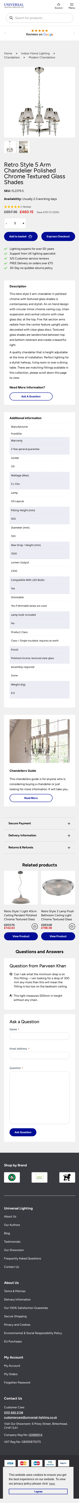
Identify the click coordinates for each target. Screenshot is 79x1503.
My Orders (10, 1374)
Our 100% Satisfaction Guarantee (26, 1308)
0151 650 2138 (13, 1412)
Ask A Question (31, 396)
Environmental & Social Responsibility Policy (33, 1333)
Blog (7, 1233)
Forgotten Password (17, 1382)
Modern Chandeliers (42, 57)
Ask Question (23, 1132)
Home (8, 53)
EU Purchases (13, 1341)
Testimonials (12, 1241)
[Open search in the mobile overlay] (39, 18)
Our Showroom (14, 1250)
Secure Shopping (15, 1316)
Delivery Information (17, 1299)
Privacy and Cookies (17, 1324)
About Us (10, 1216)
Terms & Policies (14, 1291)
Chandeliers (12, 57)
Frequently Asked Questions (22, 1258)
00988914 (35, 1435)
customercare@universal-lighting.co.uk (30, 1417)
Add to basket (17, 236)
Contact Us (11, 1267)
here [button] (52, 1483)
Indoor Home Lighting (35, 53)
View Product (20, 936)
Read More (31, 797)
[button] (39, 207)
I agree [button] (38, 1491)
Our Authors (12, 1225)
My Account (12, 1365)
